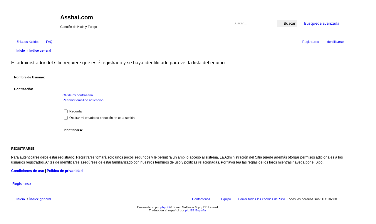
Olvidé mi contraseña (78, 95)
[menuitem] (47, 41)
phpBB (165, 207)
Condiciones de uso (27, 171)
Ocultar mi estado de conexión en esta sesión (101, 117)
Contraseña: (23, 89)
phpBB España (195, 210)
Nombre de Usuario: (29, 77)
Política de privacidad (65, 171)
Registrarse (21, 184)
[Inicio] (35, 19)
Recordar (75, 111)
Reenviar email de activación (83, 100)
